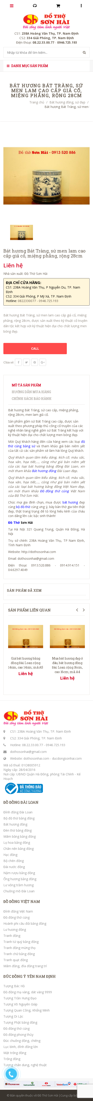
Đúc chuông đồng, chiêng (21, 1040)
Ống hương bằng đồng (19, 879)
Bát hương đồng (15, 824)
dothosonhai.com (36, 758)
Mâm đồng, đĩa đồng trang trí (25, 966)
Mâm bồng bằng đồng (19, 836)
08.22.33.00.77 (32, 745)
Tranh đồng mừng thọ (19, 948)
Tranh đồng (11, 935)
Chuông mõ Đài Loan (19, 891)
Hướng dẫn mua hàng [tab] (31, 392)
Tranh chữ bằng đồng (19, 954)
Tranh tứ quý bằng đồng (21, 942)
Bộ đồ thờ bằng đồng (19, 818)
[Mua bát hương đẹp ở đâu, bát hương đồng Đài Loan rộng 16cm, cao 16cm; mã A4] (67, 636)
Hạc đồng (10, 855)
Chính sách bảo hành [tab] (31, 398)
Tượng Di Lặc (13, 1016)
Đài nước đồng (14, 867)
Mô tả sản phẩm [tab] (26, 385)
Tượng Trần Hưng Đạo (20, 998)
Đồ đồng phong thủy (18, 1034)
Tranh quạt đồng (15, 960)
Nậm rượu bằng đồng (19, 873)
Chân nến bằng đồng (18, 848)
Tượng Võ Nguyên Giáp (20, 1004)
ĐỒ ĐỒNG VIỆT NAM (21, 902)
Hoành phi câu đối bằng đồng (24, 923)
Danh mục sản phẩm (29, 66)
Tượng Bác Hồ (14, 986)
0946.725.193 (55, 745)
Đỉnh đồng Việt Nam (18, 911)
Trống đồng (11, 1059)
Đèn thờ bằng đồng (17, 830)
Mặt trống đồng (14, 1053)
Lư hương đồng (14, 929)
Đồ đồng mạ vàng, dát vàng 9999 (27, 992)
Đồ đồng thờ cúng (16, 917)
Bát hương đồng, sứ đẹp (67, 102)
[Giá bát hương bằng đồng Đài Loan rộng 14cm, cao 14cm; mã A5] (25, 636)
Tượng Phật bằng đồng (20, 1022)
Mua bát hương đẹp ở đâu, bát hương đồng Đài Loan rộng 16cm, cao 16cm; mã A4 (67, 665)
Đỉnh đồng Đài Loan (18, 812)
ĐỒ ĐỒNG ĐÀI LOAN (20, 802)
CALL (35, 348)
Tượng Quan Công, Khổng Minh (26, 1010)
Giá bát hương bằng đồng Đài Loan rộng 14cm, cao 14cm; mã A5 (25, 662)
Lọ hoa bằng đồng (16, 842)
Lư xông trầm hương (18, 885)
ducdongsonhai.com (67, 758)
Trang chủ (36, 102)
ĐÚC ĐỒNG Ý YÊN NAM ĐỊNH (29, 976)
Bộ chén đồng (13, 861)
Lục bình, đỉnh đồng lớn (20, 1047)
